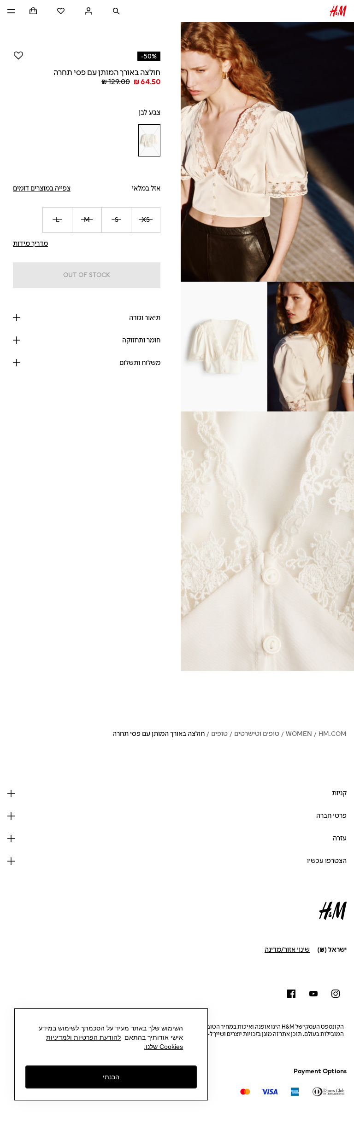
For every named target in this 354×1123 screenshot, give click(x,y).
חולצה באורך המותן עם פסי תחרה (158, 734)
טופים (219, 734)
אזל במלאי (146, 188)
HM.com (333, 734)
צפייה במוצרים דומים (42, 188)
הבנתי (111, 1077)
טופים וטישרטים (256, 734)
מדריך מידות (30, 244)
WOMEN (299, 734)
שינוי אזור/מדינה (287, 950)
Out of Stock (86, 275)
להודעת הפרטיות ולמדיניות (83, 1037)
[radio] (149, 140)
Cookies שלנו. (163, 1046)
